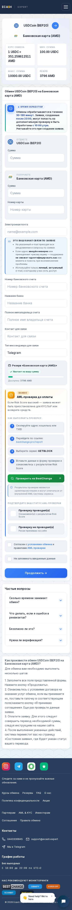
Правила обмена (30, 820)
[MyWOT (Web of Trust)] (31, 766)
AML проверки (36, 548)
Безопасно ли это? (22, 628)
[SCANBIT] (9, 892)
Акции (46, 800)
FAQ (38, 792)
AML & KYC (25, 812)
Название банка (14, 295)
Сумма (12, 150)
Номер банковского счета (20, 279)
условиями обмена (40, 544)
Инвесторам (42, 812)
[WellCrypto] (27, 892)
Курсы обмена (10, 792)
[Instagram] (6, 766)
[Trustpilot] (44, 766)
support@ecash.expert (44, 839)
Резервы (27, 792)
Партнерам (8, 812)
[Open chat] (63, 901)
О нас (47, 792)
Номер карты (16, 202)
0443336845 (15, 839)
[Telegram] (19, 766)
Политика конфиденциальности (20, 800)
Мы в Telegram (16, 846)
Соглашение (9, 820)
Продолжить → (36, 573)
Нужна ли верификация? (25, 640)
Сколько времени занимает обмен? (28, 600)
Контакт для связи (16, 329)
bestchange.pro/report (29, 441)
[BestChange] (13, 886)
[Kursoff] (53, 886)
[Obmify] (35, 886)
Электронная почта (16, 224)
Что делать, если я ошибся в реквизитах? (29, 615)
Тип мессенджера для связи (22, 345)
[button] (37, 898)
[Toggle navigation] (66, 7)
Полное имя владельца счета (22, 312)
